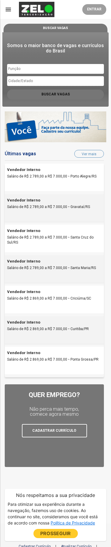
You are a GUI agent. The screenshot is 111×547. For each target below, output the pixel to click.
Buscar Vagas (55, 94)
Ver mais (89, 154)
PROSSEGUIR (55, 533)
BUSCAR (55, 28)
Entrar (94, 9)
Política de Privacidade (73, 522)
